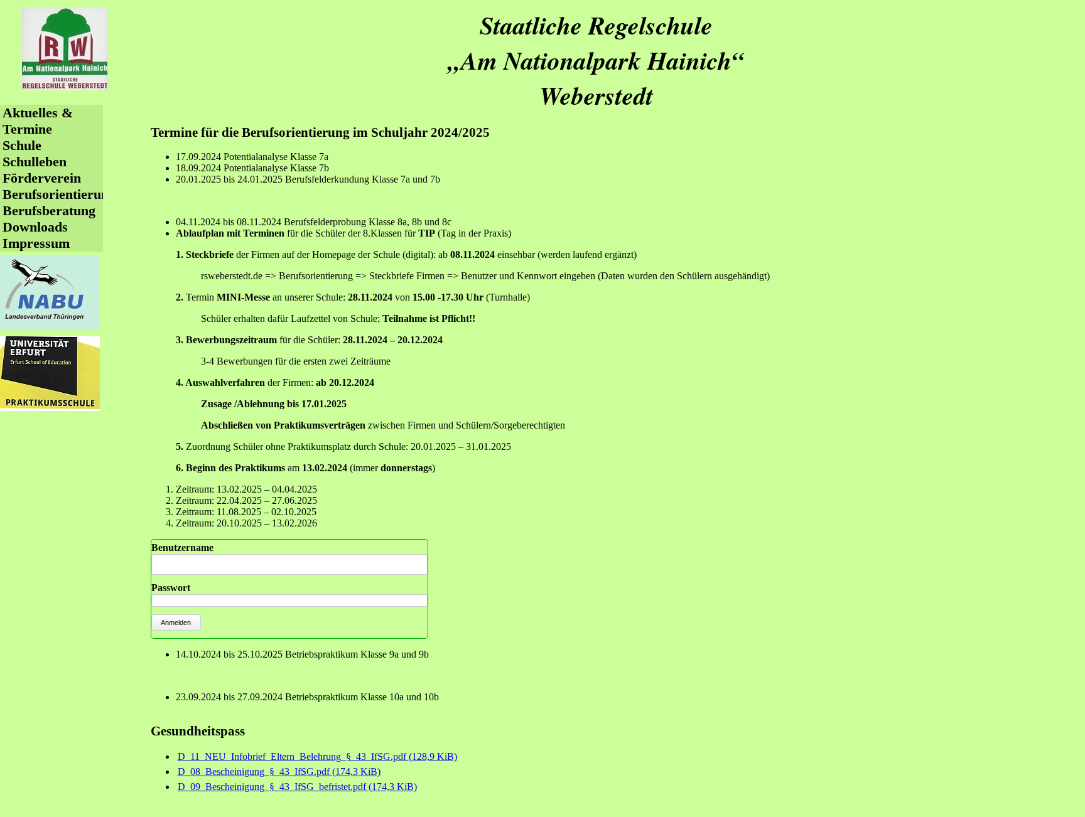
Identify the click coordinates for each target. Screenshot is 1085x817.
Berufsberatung (49, 210)
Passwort (170, 587)
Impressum (36, 243)
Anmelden (176, 622)
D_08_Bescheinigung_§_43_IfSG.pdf (279, 771)
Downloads (35, 227)
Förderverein (42, 178)
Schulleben (35, 161)
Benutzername (182, 547)
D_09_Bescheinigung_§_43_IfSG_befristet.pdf (297, 786)
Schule (22, 145)
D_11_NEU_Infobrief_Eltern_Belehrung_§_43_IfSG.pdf (317, 756)
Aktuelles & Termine (38, 121)
